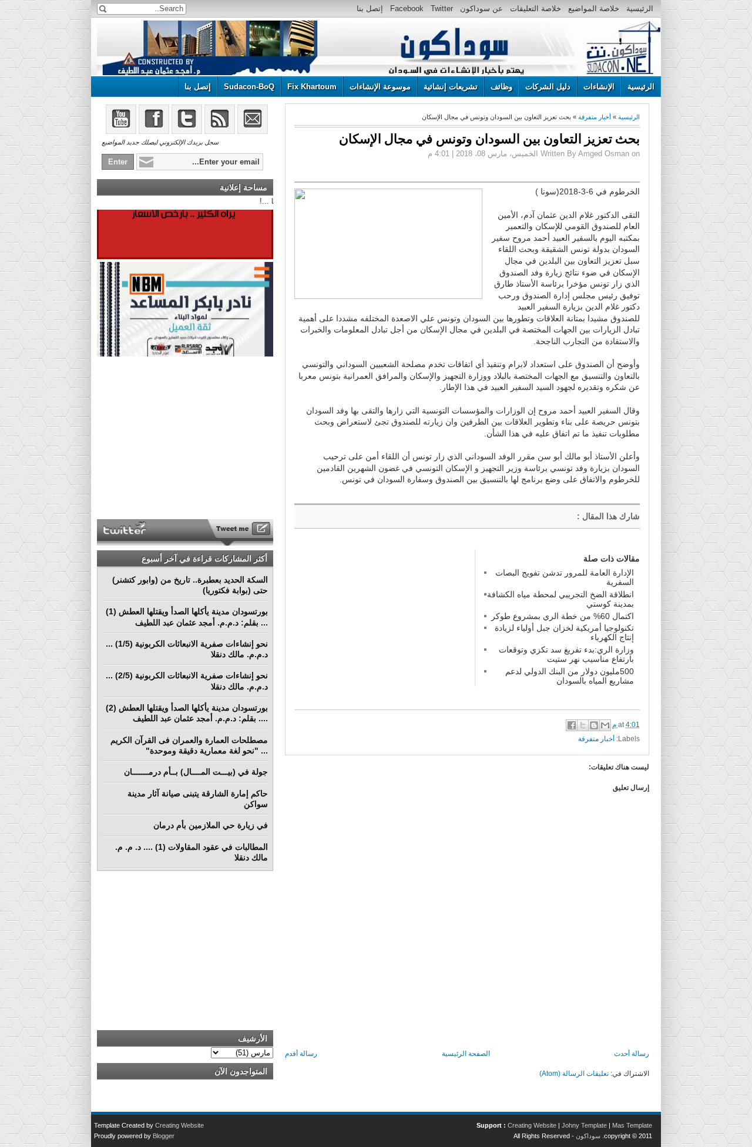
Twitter (442, 8)
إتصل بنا (370, 8)
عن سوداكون (481, 8)
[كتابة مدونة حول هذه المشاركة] (594, 725)
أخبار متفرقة (594, 116)
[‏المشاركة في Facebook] (572, 725)
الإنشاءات (599, 86)
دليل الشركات (547, 86)
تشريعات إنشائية (451, 86)
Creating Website (532, 1125)
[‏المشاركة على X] (583, 725)
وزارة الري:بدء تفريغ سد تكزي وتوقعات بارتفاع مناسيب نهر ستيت (566, 654)
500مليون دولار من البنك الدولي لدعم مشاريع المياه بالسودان (569, 676)
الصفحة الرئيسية (466, 1054)
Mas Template (632, 1125)
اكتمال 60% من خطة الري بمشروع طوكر (562, 616)
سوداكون (588, 1135)
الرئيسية (639, 8)
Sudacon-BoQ (249, 86)
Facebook (407, 8)
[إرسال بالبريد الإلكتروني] (605, 725)
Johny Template (584, 1125)
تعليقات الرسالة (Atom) (574, 1073)
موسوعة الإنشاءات (380, 86)
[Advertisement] (382, 622)
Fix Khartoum (312, 86)
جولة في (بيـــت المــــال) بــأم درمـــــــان (196, 771)
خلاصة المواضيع (593, 8)
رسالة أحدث (631, 1054)
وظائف (501, 86)
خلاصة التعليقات (535, 8)
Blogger (163, 1135)
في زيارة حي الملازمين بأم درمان (210, 825)
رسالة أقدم (301, 1054)
